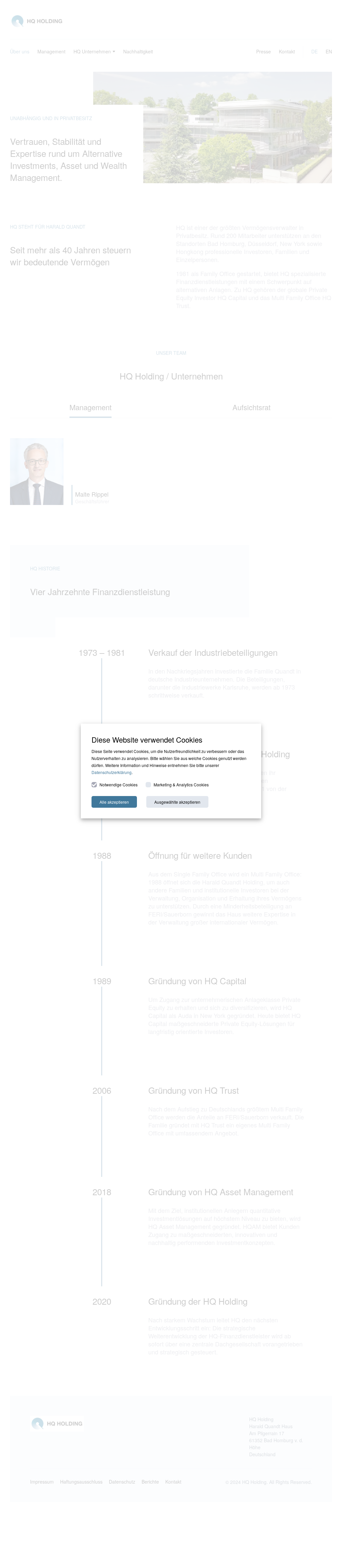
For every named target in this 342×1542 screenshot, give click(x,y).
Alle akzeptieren (114, 802)
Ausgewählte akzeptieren (177, 802)
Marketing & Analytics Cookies (181, 784)
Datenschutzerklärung (112, 772)
